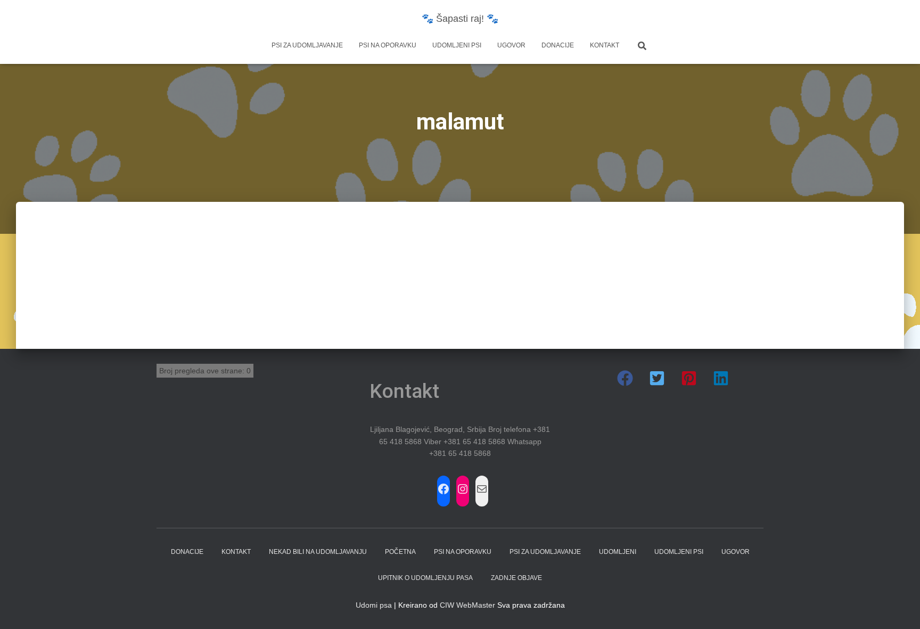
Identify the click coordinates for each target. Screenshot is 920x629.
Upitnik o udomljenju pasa (425, 578)
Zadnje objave (516, 578)
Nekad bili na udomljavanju (318, 552)
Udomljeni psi (456, 45)
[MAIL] (481, 489)
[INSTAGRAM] (462, 489)
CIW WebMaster (467, 605)
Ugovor (511, 45)
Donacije (557, 45)
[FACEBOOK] (443, 489)
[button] (625, 378)
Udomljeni (617, 552)
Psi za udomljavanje (307, 45)
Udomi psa (374, 605)
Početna (400, 552)
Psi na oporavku (387, 45)
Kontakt (604, 45)
